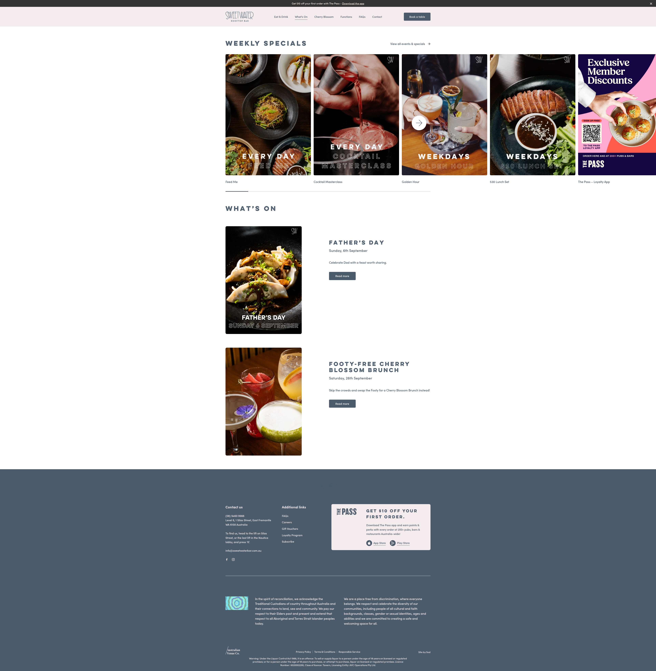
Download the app (353, 3)
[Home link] (240, 17)
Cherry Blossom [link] (324, 16)
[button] (419, 123)
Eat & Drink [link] (281, 16)
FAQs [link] (362, 16)
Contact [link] (377, 16)
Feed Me (232, 182)
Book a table (417, 16)
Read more (342, 276)
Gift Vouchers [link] (290, 528)
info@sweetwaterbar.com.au (243, 550)
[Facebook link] (226, 559)
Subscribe (288, 541)
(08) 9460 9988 (235, 516)
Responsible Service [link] (349, 651)
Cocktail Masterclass (328, 182)
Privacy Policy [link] (303, 651)
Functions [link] (346, 16)
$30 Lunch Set (499, 182)
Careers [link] (287, 522)
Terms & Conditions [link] (324, 651)
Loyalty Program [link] (292, 535)
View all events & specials (407, 44)
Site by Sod (424, 652)
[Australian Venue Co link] (233, 651)
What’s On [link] (301, 16)
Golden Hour (410, 182)
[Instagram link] (233, 559)
